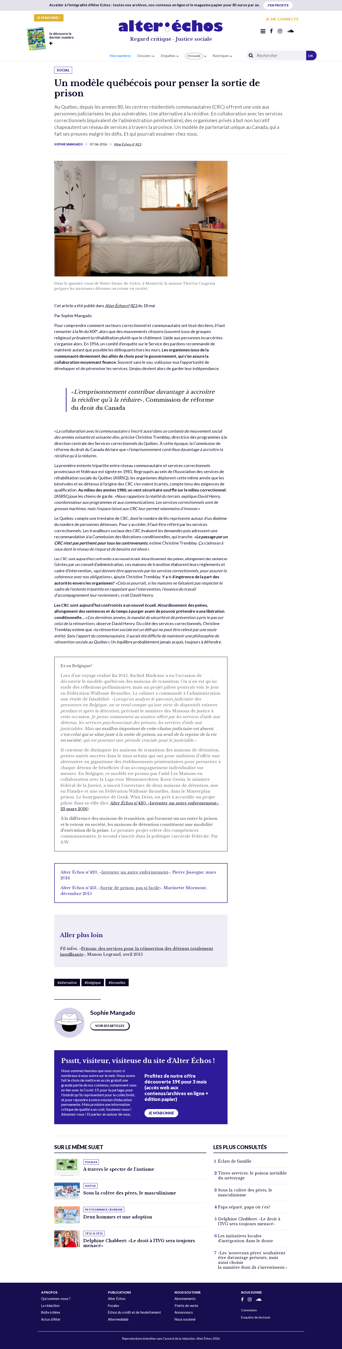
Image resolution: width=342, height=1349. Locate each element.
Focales (113, 1306)
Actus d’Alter (51, 1319)
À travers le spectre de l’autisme (118, 1169)
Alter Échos (116, 1299)
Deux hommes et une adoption (117, 1217)
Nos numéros (120, 55)
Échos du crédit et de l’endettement (134, 1312)
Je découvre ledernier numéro (61, 35)
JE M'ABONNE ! (48, 18)
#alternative (67, 982)
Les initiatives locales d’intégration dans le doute (245, 1238)
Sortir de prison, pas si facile (130, 887)
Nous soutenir (185, 1319)
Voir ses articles (109, 1026)
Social (63, 70)
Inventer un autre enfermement (134, 872)
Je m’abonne (161, 1113)
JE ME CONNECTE (282, 19)
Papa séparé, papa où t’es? (244, 1207)
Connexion (249, 1310)
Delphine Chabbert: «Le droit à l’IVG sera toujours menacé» (139, 1243)
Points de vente (186, 1306)
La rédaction (50, 1306)
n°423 (121, 305)
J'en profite (278, 5)
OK (310, 56)
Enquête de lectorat (255, 1317)
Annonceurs (183, 1312)
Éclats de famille (234, 1161)
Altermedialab (118, 1319)
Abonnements (185, 1299)
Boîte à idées (50, 1312)
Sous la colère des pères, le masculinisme (129, 1193)
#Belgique (93, 982)
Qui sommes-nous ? (55, 1299)
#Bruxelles (117, 982)
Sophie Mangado (68, 144)
